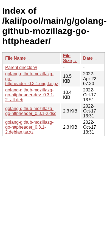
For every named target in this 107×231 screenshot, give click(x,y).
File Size (67, 58)
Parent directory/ (21, 67)
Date (88, 58)
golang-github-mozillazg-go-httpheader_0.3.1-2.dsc (30, 111)
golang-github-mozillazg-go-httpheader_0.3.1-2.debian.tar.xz (29, 127)
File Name (15, 58)
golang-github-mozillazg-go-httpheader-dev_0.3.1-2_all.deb (29, 95)
